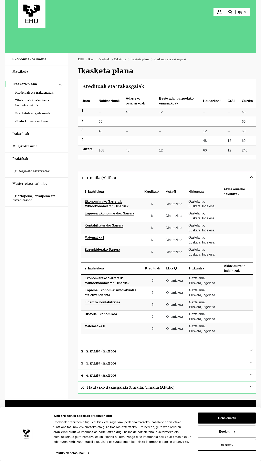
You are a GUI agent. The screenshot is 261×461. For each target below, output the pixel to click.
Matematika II (95, 326)
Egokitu (224, 431)
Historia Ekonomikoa (101, 314)
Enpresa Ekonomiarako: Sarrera (109, 213)
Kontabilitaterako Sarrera (104, 225)
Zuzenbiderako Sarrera (102, 249)
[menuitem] (242, 12)
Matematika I (94, 237)
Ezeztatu (227, 444)
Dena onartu (227, 418)
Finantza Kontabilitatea (102, 302)
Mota (170, 191)
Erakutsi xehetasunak (68, 453)
